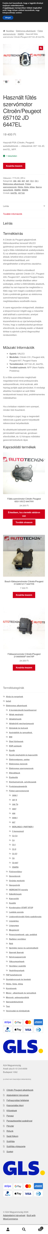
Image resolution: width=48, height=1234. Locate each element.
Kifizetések (12, 1110)
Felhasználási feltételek (18, 1100)
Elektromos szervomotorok (21, 768)
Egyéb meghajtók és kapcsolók (23, 755)
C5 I (32, 181)
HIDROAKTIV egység (18, 889)
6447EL (14, 193)
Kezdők (12, 903)
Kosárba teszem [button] (24, 594)
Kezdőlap (10, 30)
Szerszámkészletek (14, 1001)
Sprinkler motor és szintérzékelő (23, 948)
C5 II (14, 849)
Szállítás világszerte (16, 1146)
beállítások (9, 8)
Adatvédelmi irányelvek (18, 1095)
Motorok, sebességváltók (17, 997)
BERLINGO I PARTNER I (22, 826)
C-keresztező (18, 831)
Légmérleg (14, 921)
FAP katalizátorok (14, 974)
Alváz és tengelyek (14, 696)
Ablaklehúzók (15, 719)
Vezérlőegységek (16, 970)
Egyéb (12, 750)
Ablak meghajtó (16, 714)
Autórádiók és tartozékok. (21, 732)
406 (14, 181)
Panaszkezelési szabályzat (19, 1120)
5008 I (14, 817)
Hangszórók (14, 885)
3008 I (14, 795)
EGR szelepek (15, 746)
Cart (37, 1227)
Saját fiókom (12, 1136)
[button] (41, 48)
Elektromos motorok (18, 763)
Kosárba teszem (14, 165)
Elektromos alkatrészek (26, 30)
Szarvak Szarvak (16, 952)
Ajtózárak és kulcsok (18, 728)
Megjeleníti (14, 930)
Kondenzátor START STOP (21, 907)
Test (8, 1006)
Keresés (24, 1229)
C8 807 (15, 862)
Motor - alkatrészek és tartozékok (21, 993)
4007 (14, 808)
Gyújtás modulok (17, 880)
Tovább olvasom (24, 522)
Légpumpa (14, 925)
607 (23, 181)
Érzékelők (13, 777)
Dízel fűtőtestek (16, 741)
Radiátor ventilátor (17, 939)
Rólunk (10, 1130)
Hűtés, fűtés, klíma (26, 187)
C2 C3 (14, 835)
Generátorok (14, 876)
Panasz (10, 1115)
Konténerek (11, 988)
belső (8, 701)
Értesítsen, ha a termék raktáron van (24, 514)
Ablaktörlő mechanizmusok (21, 723)
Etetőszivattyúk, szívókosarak (22, 782)
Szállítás (11, 1141)
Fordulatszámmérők (18, 786)
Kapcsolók (14, 898)
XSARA (21, 34)
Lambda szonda (16, 912)
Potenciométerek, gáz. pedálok (23, 934)
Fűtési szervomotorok (19, 790)
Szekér (10, 1151)
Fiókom (8, 1229)
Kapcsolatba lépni (15, 1105)
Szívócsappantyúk (17, 957)
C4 (13, 840)
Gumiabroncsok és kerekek (18, 979)
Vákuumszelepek (16, 961)
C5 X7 (14, 853)
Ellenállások (14, 772)
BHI (10, 737)
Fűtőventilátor (15, 871)
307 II (14, 799)
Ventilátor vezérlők (17, 966)
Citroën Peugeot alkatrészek (20, 1089)
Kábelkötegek (15, 894)
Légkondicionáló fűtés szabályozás (25, 916)
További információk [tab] (12, 213)
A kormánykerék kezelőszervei (23, 710)
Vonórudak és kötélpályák (18, 1010)
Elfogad (8, 18)
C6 (13, 858)
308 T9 (15, 804)
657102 (21, 193)
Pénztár (10, 1125)
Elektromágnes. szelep (19, 759)
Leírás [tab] (6, 206)
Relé (11, 943)
